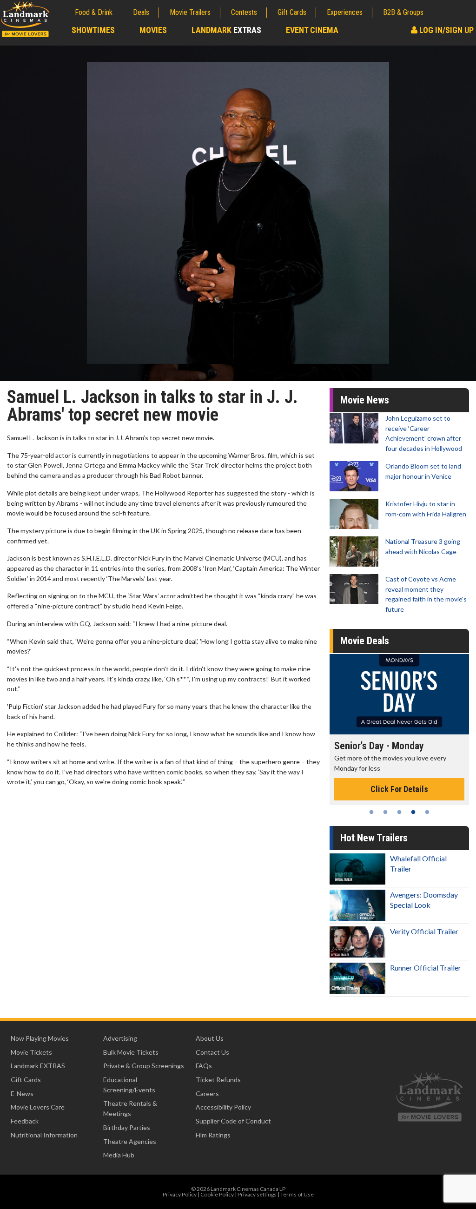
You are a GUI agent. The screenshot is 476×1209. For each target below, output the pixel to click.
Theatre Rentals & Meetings (130, 1108)
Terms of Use (297, 1194)
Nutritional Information (44, 1135)
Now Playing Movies (40, 1038)
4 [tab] (413, 812)
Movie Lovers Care (38, 1107)
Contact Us (212, 1052)
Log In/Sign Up (445, 30)
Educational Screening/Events (129, 1085)
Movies (153, 30)
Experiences (345, 12)
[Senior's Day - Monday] (399, 694)
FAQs (204, 1066)
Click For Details (399, 789)
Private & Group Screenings (143, 1066)
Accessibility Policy (223, 1107)
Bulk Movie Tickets (131, 1052)
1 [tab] (371, 812)
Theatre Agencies (129, 1141)
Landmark (226, 30)
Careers (207, 1093)
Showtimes (93, 30)
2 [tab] (385, 812)
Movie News (364, 400)
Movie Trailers (190, 12)
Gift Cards (292, 12)
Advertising (120, 1038)
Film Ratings (213, 1135)
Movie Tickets (31, 1052)
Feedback (25, 1121)
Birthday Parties (126, 1127)
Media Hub (118, 1155)
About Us (210, 1038)
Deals (141, 12)
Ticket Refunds (218, 1079)
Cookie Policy (217, 1194)
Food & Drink (93, 12)
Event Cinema (312, 30)
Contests (244, 12)
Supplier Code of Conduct (233, 1121)
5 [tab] (427, 812)
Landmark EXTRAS (38, 1066)
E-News (22, 1093)
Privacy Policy (180, 1194)
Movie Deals (364, 641)
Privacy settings (257, 1194)
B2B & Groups (403, 12)
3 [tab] (399, 812)
